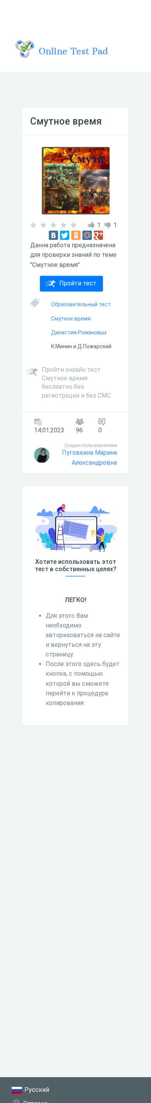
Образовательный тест (81, 304)
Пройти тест (77, 283)
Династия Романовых (79, 332)
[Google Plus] (98, 235)
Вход (135, 13)
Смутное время (66, 121)
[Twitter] (64, 235)
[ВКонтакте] (53, 235)
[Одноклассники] (76, 235)
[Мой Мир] (87, 235)
